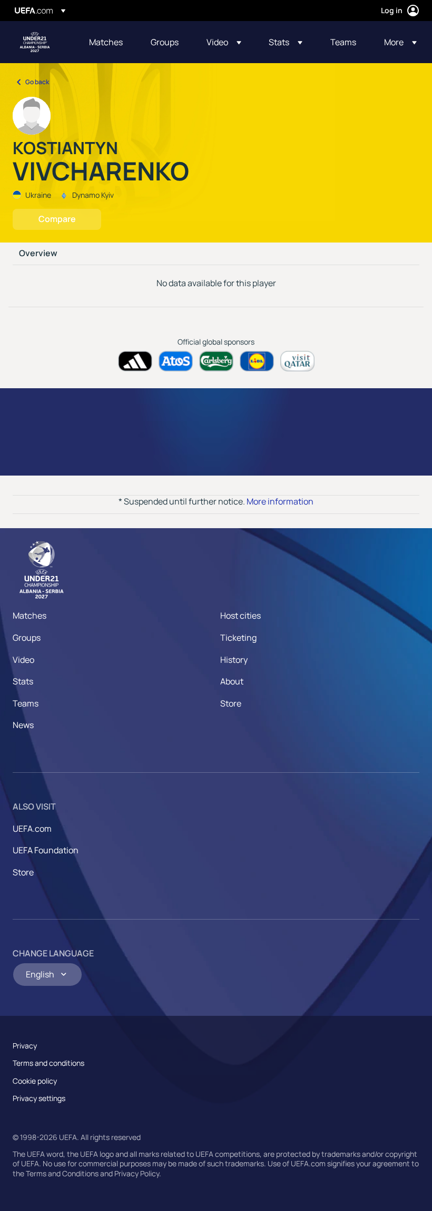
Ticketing (238, 637)
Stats (23, 681)
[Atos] (176, 361)
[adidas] (135, 361)
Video (23, 659)
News (23, 725)
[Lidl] (257, 361)
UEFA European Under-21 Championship (35, 42)
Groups (27, 637)
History (234, 659)
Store (230, 703)
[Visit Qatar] (297, 361)
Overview (38, 253)
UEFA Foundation (45, 850)
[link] (106, 42)
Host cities (240, 615)
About (231, 681)
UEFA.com (32, 828)
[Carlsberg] (216, 361)
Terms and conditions (48, 1063)
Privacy (25, 1046)
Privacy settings (39, 1098)
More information (280, 501)
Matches (29, 615)
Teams (25, 703)
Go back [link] (37, 81)
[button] (224, 42)
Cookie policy (35, 1081)
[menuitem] (106, 42)
